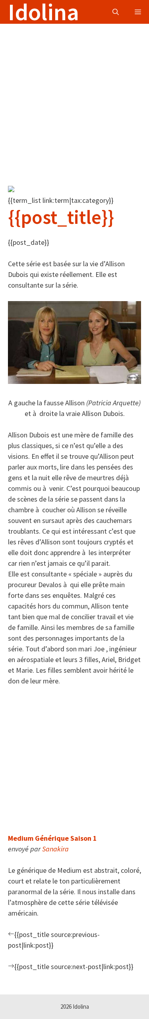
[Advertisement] (74, 98)
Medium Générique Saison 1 (52, 838)
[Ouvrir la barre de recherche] (115, 12)
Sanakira (55, 848)
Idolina (43, 12)
